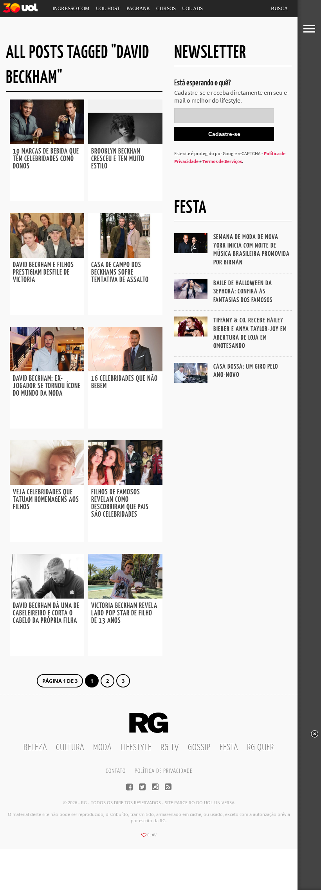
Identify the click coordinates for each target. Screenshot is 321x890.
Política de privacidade (163, 771)
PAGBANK (138, 8)
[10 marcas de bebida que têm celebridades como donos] (47, 142)
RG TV (169, 747)
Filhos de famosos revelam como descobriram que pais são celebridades (120, 503)
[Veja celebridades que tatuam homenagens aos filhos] (47, 483)
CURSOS (166, 8)
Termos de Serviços (222, 161)
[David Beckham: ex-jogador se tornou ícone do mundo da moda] (47, 369)
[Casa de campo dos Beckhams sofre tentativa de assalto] (125, 255)
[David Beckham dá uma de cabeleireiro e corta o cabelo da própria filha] (47, 596)
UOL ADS (192, 8)
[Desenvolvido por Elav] (149, 837)
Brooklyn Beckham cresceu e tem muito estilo (117, 159)
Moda (102, 747)
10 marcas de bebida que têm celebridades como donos (46, 159)
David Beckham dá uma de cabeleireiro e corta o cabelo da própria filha (46, 613)
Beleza (35, 747)
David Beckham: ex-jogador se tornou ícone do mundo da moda (47, 386)
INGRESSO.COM (71, 8)
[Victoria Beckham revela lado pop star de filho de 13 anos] (125, 596)
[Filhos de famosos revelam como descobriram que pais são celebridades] (125, 483)
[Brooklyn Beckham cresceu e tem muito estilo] (125, 142)
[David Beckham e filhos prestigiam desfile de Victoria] (47, 255)
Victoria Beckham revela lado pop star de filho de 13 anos (124, 613)
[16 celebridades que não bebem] (125, 369)
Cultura (70, 747)
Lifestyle (136, 747)
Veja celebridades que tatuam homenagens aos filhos (46, 500)
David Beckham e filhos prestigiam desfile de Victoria (43, 273)
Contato (116, 771)
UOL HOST (108, 8)
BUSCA (279, 8)
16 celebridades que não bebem (124, 382)
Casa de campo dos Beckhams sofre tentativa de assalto (120, 273)
